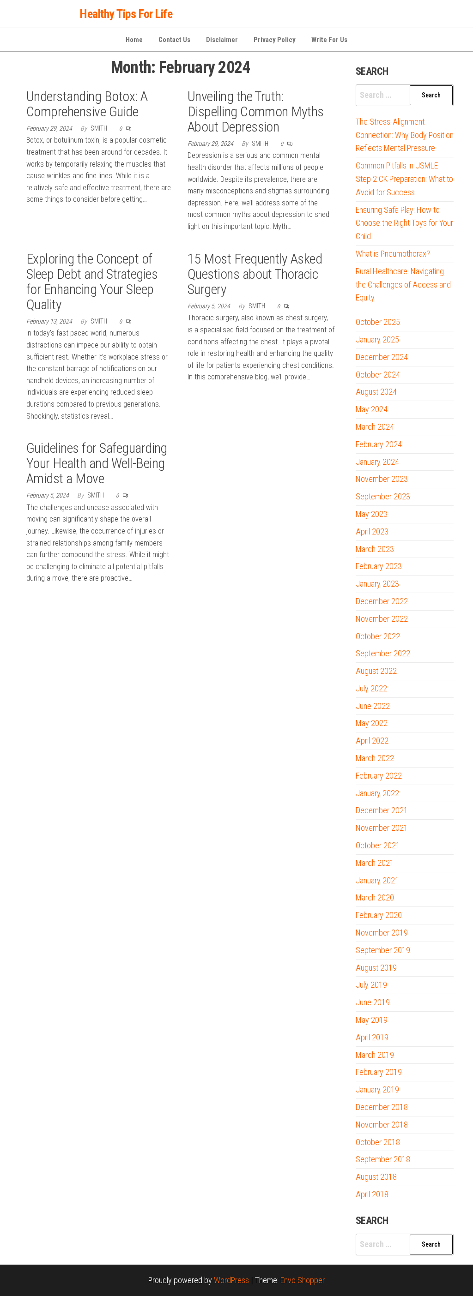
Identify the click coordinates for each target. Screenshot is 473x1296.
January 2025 (377, 339)
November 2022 (382, 619)
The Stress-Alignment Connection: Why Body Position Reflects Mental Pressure (405, 135)
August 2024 (376, 391)
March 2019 (375, 1055)
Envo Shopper (302, 1280)
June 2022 (373, 706)
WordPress (231, 1280)
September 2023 (383, 496)
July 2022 (371, 688)
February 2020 (379, 915)
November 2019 (382, 932)
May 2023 (372, 514)
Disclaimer (222, 40)
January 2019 (377, 1089)
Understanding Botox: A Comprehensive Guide (87, 104)
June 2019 (373, 1002)
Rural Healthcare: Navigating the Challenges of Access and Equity (403, 284)
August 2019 (376, 967)
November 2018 (382, 1124)
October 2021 (378, 845)
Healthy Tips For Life (126, 14)
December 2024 (382, 357)
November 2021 (382, 828)
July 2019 (371, 985)
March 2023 (375, 549)
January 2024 (377, 462)
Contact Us (174, 40)
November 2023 (382, 479)
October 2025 (378, 322)
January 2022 (377, 793)
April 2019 (372, 1037)
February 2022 (379, 775)
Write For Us (329, 40)
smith (100, 128)
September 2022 (383, 653)
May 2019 (372, 1020)
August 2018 (376, 1177)
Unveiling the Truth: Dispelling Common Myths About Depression (256, 111)
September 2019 (383, 950)
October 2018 (378, 1142)
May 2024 (372, 409)
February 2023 (379, 566)
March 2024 (375, 427)
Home (134, 40)
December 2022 (382, 601)
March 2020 (375, 897)
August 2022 (376, 671)
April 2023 (372, 531)
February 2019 (379, 1072)
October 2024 (378, 374)
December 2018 (382, 1107)
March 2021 (375, 863)
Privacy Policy (275, 40)
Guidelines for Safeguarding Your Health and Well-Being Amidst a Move (96, 463)
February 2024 (379, 444)
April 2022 (372, 740)
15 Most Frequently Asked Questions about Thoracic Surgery (255, 274)
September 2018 (383, 1159)
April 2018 (372, 1194)
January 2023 (377, 583)
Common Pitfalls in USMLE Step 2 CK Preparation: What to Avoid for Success (404, 179)
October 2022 (378, 636)
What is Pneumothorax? (393, 253)
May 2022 (372, 723)
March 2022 (375, 758)
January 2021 (377, 880)
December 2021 (382, 810)
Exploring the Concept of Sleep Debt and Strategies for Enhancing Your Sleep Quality (92, 281)
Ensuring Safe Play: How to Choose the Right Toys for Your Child (404, 223)
